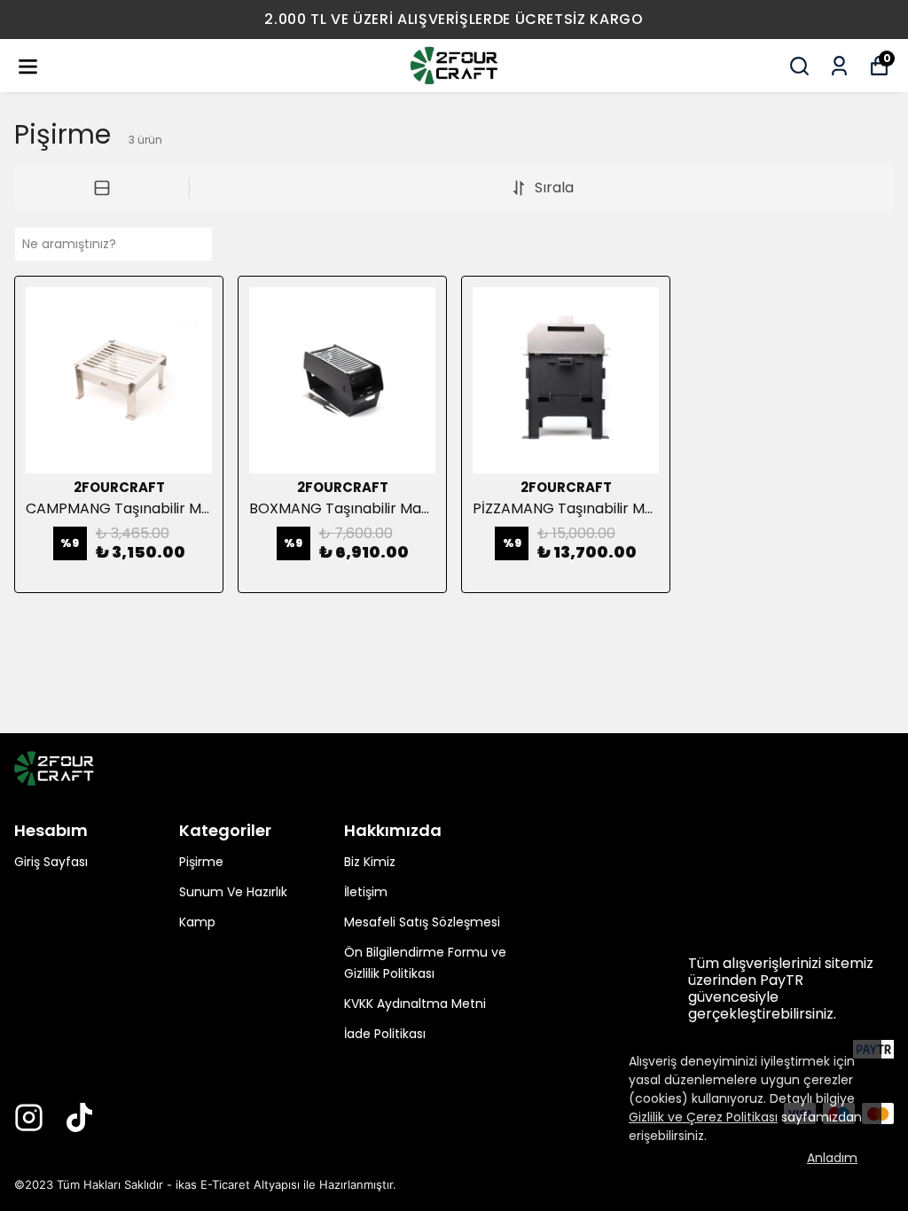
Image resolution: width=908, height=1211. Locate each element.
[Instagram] (28, 1117)
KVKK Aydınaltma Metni (415, 1003)
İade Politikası (385, 1034)
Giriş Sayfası (51, 862)
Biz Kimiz (369, 862)
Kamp (197, 922)
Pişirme (201, 862)
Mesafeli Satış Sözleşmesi (422, 922)
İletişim (365, 892)
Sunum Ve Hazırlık (233, 892)
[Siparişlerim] (839, 66)
